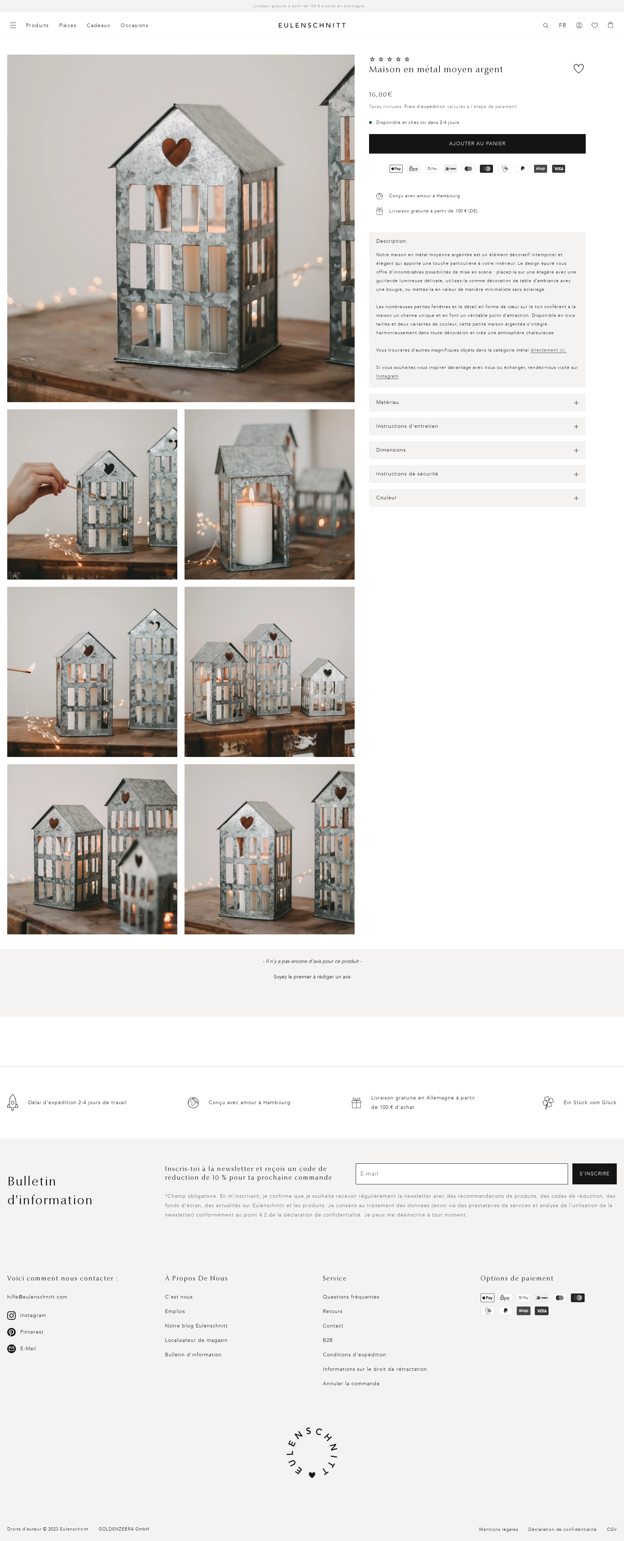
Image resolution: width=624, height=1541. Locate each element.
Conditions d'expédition (354, 1355)
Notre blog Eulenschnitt (196, 1326)
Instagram (387, 376)
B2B (328, 1340)
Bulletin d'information (193, 1355)
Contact (333, 1326)
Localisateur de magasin (196, 1340)
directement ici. (548, 350)
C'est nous (179, 1297)
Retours (333, 1311)
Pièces (68, 25)
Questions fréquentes (351, 1297)
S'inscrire (595, 1174)
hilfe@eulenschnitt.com (37, 1297)
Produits (37, 25)
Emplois (175, 1311)
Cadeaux (98, 25)
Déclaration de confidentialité (562, 1529)
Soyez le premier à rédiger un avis (312, 977)
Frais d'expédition (425, 106)
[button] (546, 26)
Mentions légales (498, 1529)
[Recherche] (546, 26)
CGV (612, 1529)
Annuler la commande (351, 1384)
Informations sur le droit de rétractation (375, 1369)
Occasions (134, 25)
